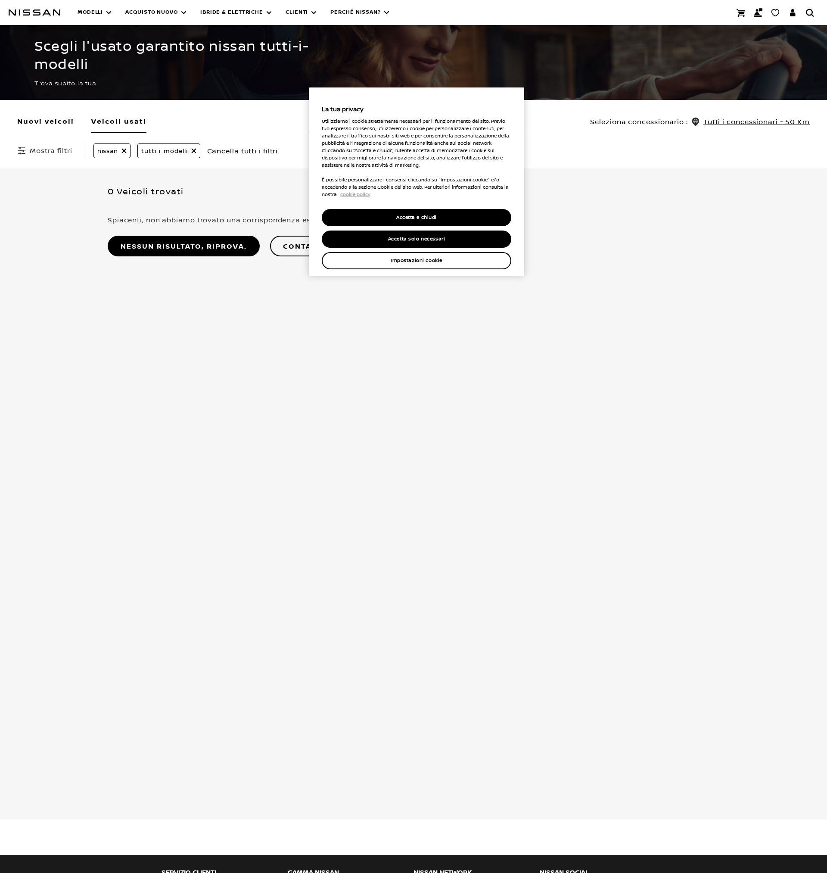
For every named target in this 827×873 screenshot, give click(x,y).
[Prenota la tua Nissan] (740, 12)
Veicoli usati (118, 121)
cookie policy (355, 194)
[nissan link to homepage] (34, 12)
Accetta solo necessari (416, 239)
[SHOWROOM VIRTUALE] (775, 12)
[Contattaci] (758, 12)
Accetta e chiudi (416, 217)
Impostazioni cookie (416, 260)
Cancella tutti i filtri (242, 151)
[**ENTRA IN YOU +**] (792, 12)
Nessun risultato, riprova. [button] (184, 246)
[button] (94, 12)
